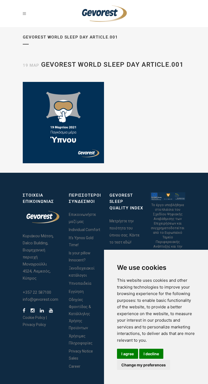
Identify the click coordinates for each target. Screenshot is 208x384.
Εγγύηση (76, 291)
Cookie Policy (34, 317)
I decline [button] (151, 353)
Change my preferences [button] (143, 365)
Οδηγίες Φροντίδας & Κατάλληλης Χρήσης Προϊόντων (80, 313)
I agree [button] (127, 353)
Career (74, 366)
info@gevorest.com (40, 299)
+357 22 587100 (37, 292)
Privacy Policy (34, 324)
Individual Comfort (84, 230)
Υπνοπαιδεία (80, 283)
